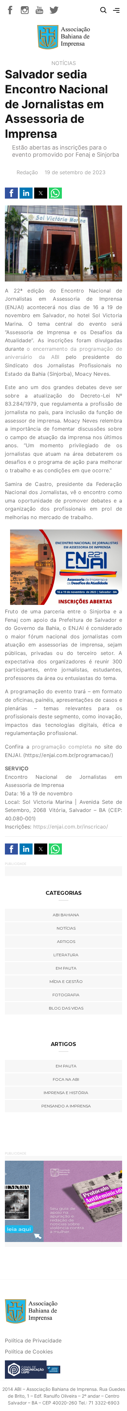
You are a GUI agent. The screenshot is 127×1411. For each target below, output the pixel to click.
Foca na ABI (66, 1079)
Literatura (65, 954)
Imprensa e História (66, 1092)
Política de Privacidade (33, 1340)
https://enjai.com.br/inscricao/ (70, 826)
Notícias (63, 63)
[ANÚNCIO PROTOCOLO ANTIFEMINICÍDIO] (63, 1200)
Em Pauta (66, 1066)
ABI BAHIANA (66, 914)
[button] (11, 193)
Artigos (66, 941)
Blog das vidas (66, 1008)
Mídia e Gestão (66, 981)
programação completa (60, 746)
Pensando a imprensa (66, 1106)
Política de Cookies (29, 1351)
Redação (27, 172)
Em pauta (66, 968)
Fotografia (65, 994)
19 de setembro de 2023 (75, 172)
